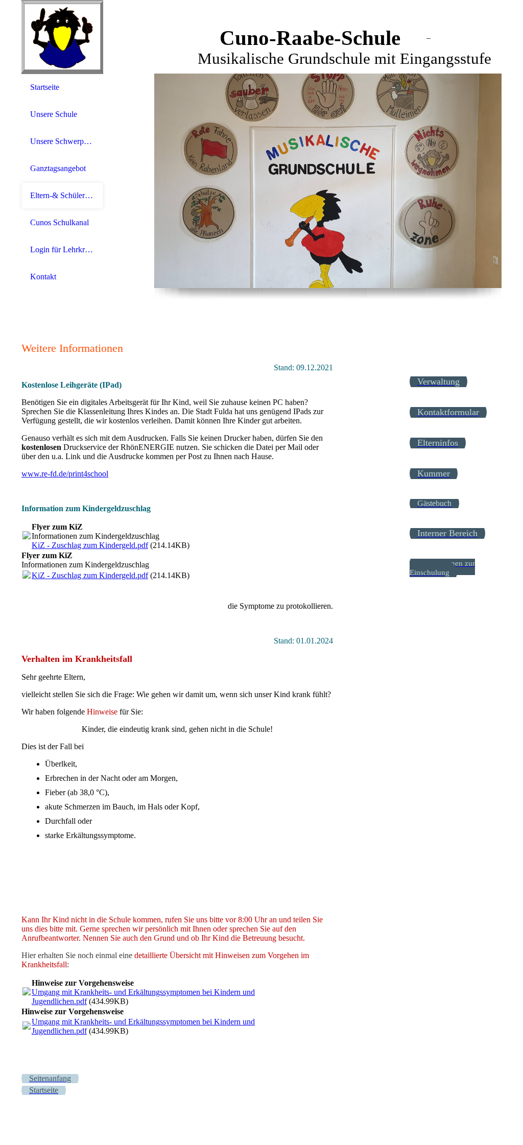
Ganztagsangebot (58, 168)
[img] (62, 37)
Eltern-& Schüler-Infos (62, 195)
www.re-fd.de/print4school (64, 473)
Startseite (44, 87)
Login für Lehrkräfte (62, 249)
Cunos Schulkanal (59, 222)
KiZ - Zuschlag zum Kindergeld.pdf (90, 545)
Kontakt (43, 276)
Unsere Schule (53, 114)
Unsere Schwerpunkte (62, 141)
